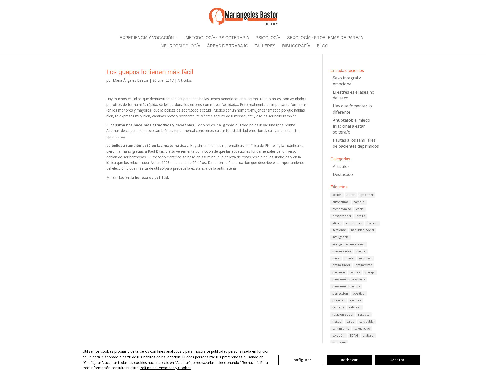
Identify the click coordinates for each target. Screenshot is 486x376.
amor (351, 195)
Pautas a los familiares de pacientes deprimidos (356, 143)
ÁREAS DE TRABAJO (227, 47)
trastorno (339, 342)
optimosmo (363, 265)
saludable (366, 321)
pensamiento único (346, 286)
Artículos (185, 80)
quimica (355, 300)
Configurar (301, 359)
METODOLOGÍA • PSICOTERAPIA (217, 39)
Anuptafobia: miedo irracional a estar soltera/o (351, 126)
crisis (359, 209)
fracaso (372, 223)
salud (350, 321)
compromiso (341, 209)
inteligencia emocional (348, 244)
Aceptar (397, 359)
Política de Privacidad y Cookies (165, 367)
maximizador (341, 251)
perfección (340, 293)
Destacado (343, 174)
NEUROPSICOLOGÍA (180, 47)
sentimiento (340, 328)
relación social (342, 314)
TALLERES (265, 47)
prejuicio (338, 300)
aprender (366, 195)
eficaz (336, 223)
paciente (338, 272)
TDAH (354, 335)
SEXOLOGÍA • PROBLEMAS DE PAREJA (325, 39)
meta (336, 258)
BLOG (322, 47)
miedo (349, 258)
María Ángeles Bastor (130, 80)
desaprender (341, 216)
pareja (370, 272)
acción (337, 195)
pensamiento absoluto (348, 279)
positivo (358, 293)
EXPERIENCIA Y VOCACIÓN (147, 39)
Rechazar (349, 359)
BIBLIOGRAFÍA (296, 47)
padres (355, 272)
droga (360, 216)
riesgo (336, 321)
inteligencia (340, 237)
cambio (359, 202)
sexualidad (362, 328)
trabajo (368, 335)
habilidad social (362, 230)
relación (355, 307)
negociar (365, 258)
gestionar (339, 230)
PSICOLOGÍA (268, 39)
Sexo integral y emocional (347, 81)
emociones (354, 223)
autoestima (340, 202)
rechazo (338, 307)
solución (338, 335)
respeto (364, 314)
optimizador (341, 265)
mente (361, 251)
